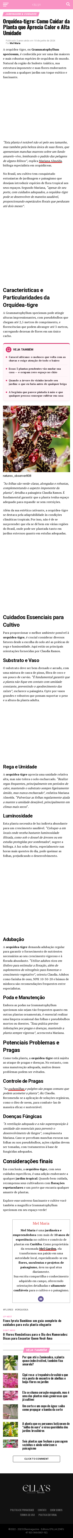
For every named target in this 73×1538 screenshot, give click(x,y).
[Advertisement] (36, 111)
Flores (8, 1310)
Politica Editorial (48, 1515)
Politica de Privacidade (22, 1510)
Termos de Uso (27, 1515)
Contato (42, 1510)
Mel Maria (15, 43)
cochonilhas (16, 1089)
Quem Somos (56, 1510)
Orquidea (22, 1310)
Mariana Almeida (50, 161)
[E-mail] (41, 1299)
